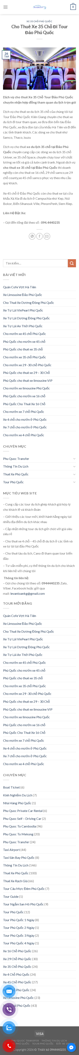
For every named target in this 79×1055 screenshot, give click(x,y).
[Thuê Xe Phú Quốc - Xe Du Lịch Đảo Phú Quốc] (39, 7)
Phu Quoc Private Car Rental (23, 811)
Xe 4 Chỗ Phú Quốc (16, 974)
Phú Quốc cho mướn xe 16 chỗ (24, 396)
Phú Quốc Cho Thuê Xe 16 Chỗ (24, 404)
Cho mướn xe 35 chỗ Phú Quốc (24, 357)
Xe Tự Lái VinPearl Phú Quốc (23, 310)
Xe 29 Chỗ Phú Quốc (17, 959)
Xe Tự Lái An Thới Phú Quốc (23, 326)
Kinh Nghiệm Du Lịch (17, 795)
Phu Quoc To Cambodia (19, 826)
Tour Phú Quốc (13, 482)
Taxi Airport (11, 850)
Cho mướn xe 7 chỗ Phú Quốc (23, 411)
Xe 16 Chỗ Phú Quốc (17, 951)
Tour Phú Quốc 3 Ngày (18, 935)
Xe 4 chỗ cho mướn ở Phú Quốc (25, 419)
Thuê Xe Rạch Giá (15, 881)
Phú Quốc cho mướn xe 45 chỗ (24, 341)
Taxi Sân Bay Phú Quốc (19, 857)
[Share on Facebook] (39, 236)
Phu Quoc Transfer (16, 458)
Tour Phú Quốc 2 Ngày (18, 927)
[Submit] (72, 263)
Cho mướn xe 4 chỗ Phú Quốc (23, 435)
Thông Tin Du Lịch (15, 466)
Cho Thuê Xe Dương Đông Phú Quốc (28, 302)
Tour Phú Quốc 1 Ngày (18, 920)
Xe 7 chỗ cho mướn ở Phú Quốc (25, 427)
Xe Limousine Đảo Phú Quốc (22, 295)
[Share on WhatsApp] (32, 236)
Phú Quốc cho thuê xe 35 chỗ (23, 349)
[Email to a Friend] (47, 236)
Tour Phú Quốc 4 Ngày (18, 943)
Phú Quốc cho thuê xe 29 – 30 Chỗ (26, 372)
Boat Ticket (11, 787)
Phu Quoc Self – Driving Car (22, 818)
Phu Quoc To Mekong (18, 834)
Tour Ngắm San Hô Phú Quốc (23, 904)
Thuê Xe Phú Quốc (16, 474)
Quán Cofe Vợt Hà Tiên (19, 287)
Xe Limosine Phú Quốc (18, 997)
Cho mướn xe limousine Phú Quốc (26, 388)
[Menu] (5, 7)
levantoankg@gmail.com (27, 593)
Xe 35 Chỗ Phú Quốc (39, 21)
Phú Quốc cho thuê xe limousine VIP (27, 380)
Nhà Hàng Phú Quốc (17, 803)
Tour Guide (10, 896)
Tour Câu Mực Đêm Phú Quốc (24, 888)
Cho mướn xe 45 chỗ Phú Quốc (24, 334)
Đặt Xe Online (66, 1043)
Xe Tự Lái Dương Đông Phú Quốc (26, 318)
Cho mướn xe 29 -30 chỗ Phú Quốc (27, 365)
